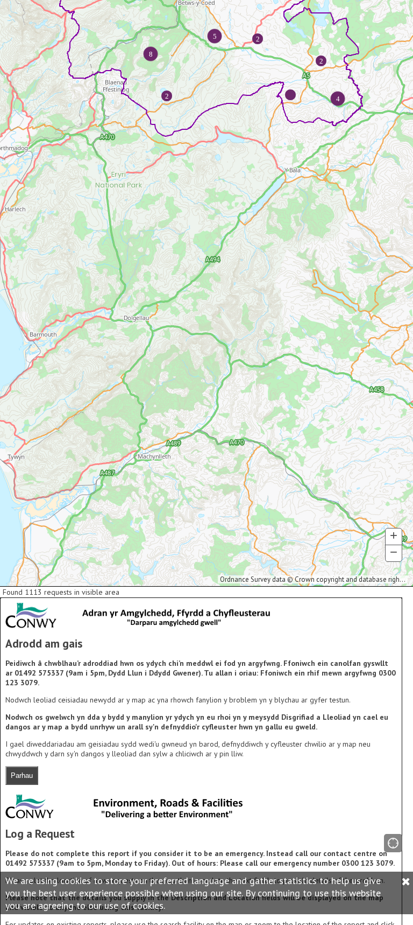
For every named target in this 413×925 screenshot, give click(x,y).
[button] (393, 843)
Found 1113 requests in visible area (61, 592)
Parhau (22, 775)
